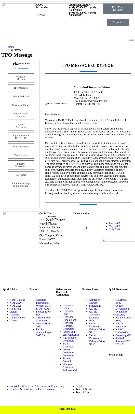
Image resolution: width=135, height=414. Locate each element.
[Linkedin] (113, 374)
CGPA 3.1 (41, 15)
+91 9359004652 (81, 219)
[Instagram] (122, 365)
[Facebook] (122, 374)
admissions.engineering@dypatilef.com (92, 235)
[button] (118, 8)
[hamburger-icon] (131, 40)
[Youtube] (113, 365)
